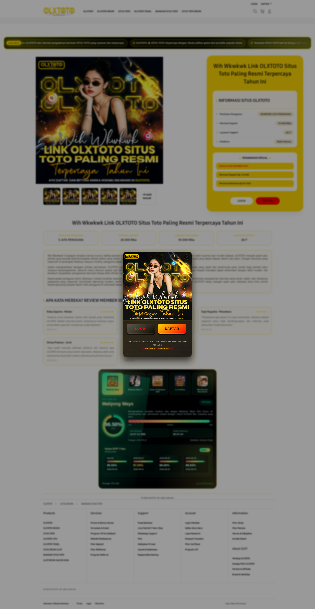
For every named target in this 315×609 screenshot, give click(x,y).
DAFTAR (172, 328)
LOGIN (141, 328)
